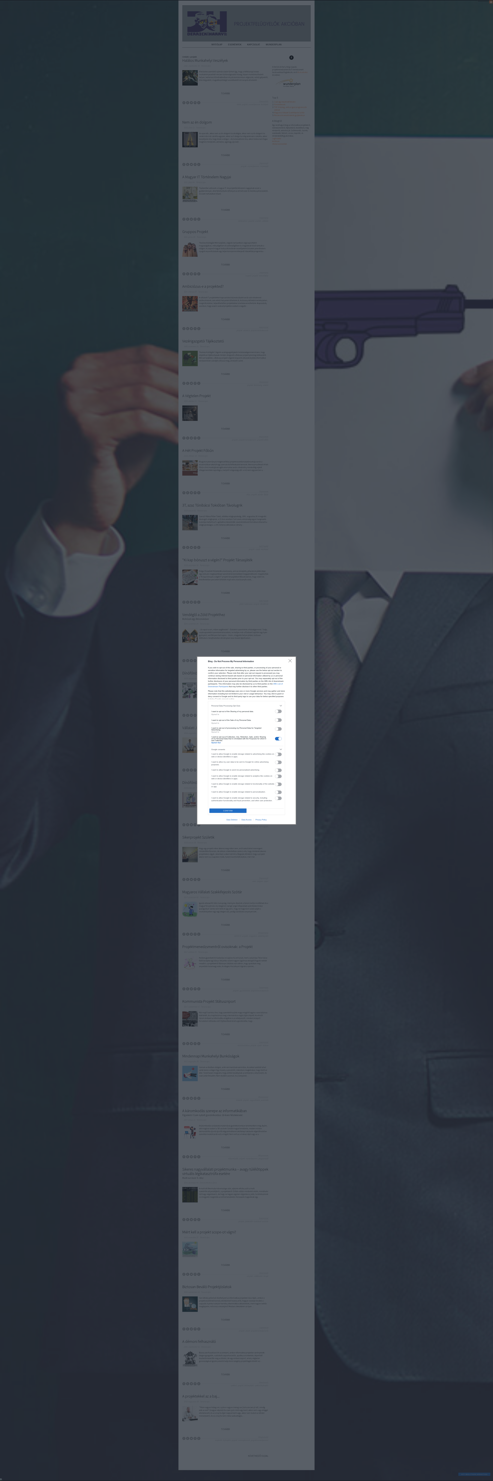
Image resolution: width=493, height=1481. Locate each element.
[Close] (290, 661)
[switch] (278, 711)
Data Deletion (232, 820)
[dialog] (246, 740)
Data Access (246, 820)
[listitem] (246, 705)
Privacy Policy (261, 820)
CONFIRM (228, 811)
